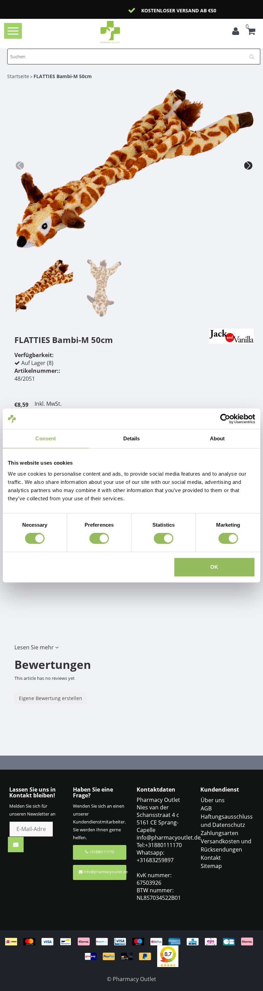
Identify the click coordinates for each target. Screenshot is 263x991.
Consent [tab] (45, 438)
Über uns (213, 800)
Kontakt (211, 857)
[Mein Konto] (237, 32)
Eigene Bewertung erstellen (50, 698)
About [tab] (217, 438)
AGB (206, 808)
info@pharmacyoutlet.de (105, 871)
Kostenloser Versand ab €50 (139, 10)
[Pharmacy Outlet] (121, 32)
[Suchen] (254, 54)
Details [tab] (131, 438)
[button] (248, 165)
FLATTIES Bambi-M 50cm (63, 76)
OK (214, 567)
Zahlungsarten (219, 833)
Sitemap (211, 866)
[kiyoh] (167, 955)
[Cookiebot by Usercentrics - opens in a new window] (225, 419)
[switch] (99, 538)
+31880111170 (101, 851)
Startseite (18, 76)
